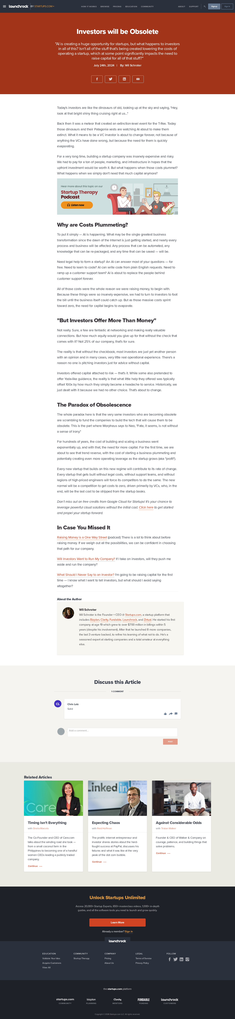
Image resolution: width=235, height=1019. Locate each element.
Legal (139, 953)
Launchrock (130, 619)
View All (46, 967)
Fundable (115, 619)
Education (131, 6)
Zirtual (147, 619)
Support (194, 6)
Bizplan (94, 619)
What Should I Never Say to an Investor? (85, 574)
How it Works (89, 6)
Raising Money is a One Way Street (82, 537)
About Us (109, 963)
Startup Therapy (81, 958)
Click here (146, 507)
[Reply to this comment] (170, 714)
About (181, 6)
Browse (105, 6)
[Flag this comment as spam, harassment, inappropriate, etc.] (176, 714)
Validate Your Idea (51, 958)
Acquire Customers (51, 963)
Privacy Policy (142, 963)
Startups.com (133, 615)
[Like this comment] (165, 714)
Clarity (104, 619)
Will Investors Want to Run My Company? (86, 558)
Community (147, 6)
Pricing (117, 6)
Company (110, 953)
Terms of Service (144, 958)
